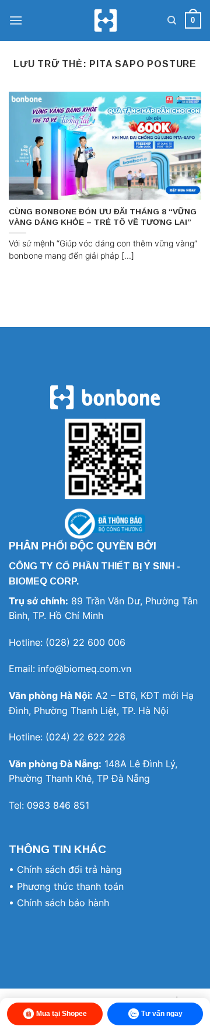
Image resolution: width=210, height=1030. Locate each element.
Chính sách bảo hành (63, 903)
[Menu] (16, 20)
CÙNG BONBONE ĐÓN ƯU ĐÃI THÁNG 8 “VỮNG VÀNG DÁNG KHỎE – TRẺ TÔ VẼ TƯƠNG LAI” (103, 217)
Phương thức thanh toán (70, 886)
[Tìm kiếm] (171, 20)
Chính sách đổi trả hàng (69, 869)
